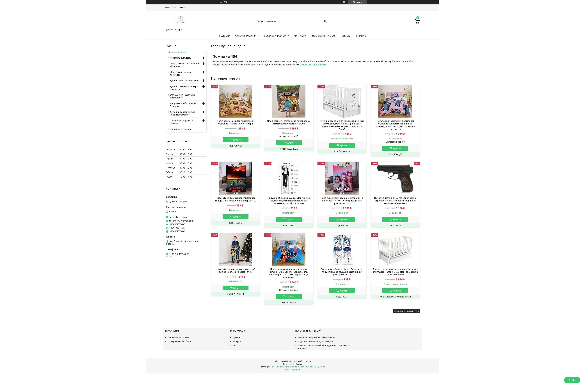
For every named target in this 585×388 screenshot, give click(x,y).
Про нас (361, 36)
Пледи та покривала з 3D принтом (316, 337)
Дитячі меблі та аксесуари (184, 80)
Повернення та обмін (324, 36)
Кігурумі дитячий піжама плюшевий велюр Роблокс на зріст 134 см (235, 270)
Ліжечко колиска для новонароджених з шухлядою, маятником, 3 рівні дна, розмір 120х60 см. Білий (395, 272)
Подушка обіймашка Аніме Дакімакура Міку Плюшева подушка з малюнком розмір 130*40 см (342, 272)
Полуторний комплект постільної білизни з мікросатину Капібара (235, 122)
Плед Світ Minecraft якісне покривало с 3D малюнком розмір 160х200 (288, 122)
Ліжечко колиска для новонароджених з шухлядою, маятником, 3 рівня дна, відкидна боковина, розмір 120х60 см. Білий (342, 125)
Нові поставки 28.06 (314, 64)
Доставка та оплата (276, 36)
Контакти (300, 36)
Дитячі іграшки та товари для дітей (184, 87)
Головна (224, 36)
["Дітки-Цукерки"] (180, 19)
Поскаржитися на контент (287, 367)
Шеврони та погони (180, 129)
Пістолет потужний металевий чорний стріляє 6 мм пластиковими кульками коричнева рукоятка (395, 201)
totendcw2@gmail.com (181, 220)
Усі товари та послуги (405, 311)
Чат (574, 380)
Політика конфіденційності (313, 367)
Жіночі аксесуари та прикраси (180, 73)
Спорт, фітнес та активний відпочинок (184, 65)
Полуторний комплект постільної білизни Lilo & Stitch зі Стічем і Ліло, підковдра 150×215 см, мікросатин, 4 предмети (288, 273)
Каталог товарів (245, 35)
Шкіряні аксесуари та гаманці (181, 121)
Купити (237, 139)
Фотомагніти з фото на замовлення (182, 96)
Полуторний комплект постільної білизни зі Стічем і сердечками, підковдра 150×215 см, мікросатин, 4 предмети (395, 125)
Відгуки (346, 36)
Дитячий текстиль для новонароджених (182, 113)
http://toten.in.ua (178, 217)
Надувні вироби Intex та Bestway (183, 104)
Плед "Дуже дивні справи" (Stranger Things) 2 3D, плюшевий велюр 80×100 (235, 199)
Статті (235, 345)
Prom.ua (307, 361)
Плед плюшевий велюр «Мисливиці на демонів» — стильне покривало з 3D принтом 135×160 (342, 201)
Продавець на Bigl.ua (292, 364)
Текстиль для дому (180, 57)
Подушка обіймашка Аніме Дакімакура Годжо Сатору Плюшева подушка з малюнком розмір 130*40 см (289, 201)
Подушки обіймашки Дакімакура (315, 341)
